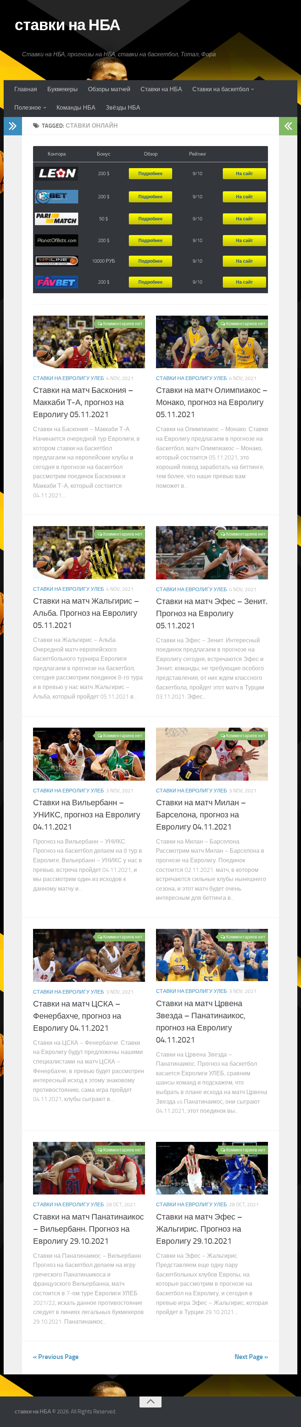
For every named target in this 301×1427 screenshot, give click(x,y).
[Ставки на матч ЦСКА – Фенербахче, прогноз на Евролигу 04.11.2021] (89, 955)
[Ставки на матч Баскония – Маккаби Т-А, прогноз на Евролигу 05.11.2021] (89, 342)
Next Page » (251, 1357)
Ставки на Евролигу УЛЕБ (68, 378)
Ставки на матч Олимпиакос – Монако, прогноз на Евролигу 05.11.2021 (212, 402)
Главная (25, 89)
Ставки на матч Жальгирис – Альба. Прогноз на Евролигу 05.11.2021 (86, 613)
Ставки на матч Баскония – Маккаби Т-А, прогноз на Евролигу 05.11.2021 (83, 402)
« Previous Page (56, 1357)
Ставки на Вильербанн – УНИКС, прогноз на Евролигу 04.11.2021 (86, 815)
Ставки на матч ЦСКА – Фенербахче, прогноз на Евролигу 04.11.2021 (77, 1016)
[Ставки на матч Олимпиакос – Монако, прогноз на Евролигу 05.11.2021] (212, 342)
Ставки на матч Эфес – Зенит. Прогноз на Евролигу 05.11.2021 (212, 614)
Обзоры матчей (109, 89)
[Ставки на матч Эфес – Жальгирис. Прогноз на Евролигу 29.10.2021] (212, 1168)
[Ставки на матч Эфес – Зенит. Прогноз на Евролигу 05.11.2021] (212, 552)
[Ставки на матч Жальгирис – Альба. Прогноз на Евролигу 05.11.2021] (89, 552)
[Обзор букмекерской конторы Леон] (56, 174)
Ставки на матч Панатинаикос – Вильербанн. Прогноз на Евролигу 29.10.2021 (88, 1229)
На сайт (244, 173)
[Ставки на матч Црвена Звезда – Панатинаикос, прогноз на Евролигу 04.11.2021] (212, 955)
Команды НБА (76, 107)
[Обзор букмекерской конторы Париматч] (56, 219)
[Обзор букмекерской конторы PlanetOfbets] (56, 240)
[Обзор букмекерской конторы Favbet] (56, 282)
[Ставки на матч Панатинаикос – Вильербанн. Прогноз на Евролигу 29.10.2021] (89, 1168)
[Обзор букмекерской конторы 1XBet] (56, 196)
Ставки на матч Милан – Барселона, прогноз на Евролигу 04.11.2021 (201, 815)
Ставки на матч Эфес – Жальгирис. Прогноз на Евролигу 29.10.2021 (199, 1229)
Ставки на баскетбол (220, 89)
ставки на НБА (67, 25)
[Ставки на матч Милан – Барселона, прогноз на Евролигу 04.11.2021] (212, 754)
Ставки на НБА (161, 89)
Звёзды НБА (123, 107)
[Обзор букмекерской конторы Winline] (56, 261)
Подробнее (150, 173)
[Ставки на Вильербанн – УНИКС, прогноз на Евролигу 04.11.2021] (89, 754)
